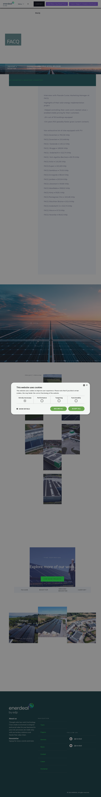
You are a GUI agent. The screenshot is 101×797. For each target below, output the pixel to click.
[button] (23, 409)
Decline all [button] (58, 409)
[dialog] (50, 398)
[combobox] (84, 385)
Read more (63, 393)
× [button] (86, 385)
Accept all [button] (76, 409)
